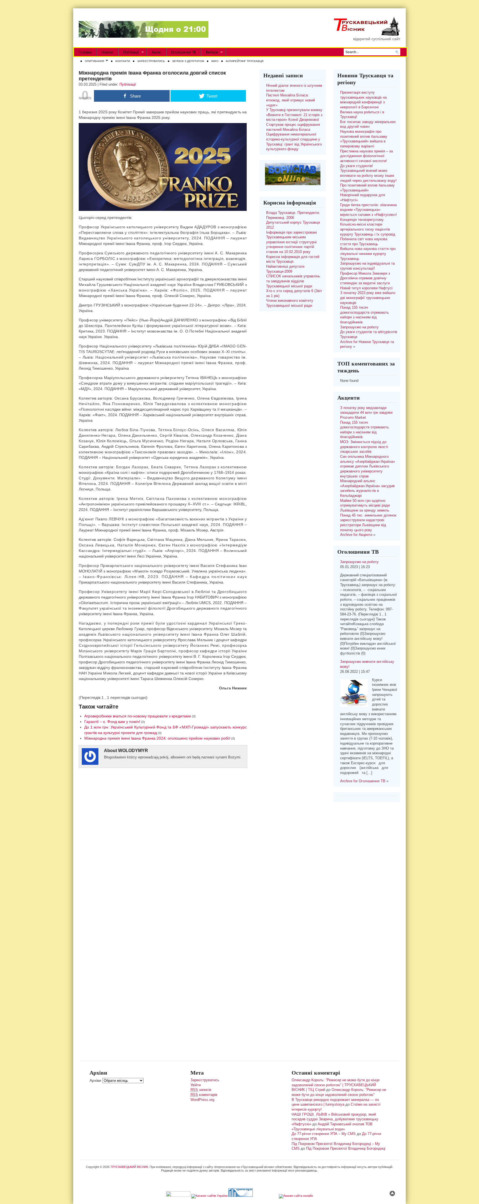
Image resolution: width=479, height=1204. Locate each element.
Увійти (195, 1085)
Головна (85, 52)
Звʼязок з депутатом (188, 61)
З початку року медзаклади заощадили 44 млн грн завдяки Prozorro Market (366, 413)
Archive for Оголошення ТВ (362, 781)
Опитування (93, 61)
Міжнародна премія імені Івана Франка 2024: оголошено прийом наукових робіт (157, 738)
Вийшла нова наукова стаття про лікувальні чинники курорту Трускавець (368, 253)
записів (200, 1090)
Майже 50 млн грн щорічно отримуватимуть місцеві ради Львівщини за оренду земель (365, 505)
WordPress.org (202, 1100)
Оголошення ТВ (183, 52)
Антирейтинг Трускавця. (245, 61)
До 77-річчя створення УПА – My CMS (324, 1134)
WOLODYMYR (133, 750)
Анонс (156, 52)
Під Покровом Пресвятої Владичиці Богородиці (345, 1149)
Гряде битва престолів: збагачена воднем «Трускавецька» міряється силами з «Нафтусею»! (368, 210)
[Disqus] (163, 844)
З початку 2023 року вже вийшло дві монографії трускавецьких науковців (367, 298)
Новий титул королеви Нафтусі (366, 288)
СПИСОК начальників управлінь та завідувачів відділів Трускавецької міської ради (293, 281)
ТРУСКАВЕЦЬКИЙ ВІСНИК (129, 1167)
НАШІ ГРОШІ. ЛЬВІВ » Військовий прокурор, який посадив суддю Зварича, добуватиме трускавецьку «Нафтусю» (335, 1119)
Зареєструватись (151, 61)
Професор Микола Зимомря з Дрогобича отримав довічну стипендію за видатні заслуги (365, 278)
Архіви (95, 1080)
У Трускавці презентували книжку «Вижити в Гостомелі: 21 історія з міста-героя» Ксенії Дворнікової (294, 115)
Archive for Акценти (356, 535)
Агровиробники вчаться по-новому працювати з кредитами (137, 716)
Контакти (122, 61)
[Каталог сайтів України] (209, 1195)
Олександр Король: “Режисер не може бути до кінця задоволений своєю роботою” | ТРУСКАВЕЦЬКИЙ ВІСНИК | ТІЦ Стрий (335, 1085)
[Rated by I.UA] (178, 1195)
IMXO (214, 61)
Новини (107, 52)
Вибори (209, 52)
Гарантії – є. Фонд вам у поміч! (112, 721)
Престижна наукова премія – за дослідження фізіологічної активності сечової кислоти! (366, 156)
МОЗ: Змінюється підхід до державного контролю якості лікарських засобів (364, 447)
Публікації (129, 52)
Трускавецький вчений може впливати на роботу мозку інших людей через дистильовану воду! (368, 175)
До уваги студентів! (356, 166)
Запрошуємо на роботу (359, 327)
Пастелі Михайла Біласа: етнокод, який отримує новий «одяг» (290, 100)
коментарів (203, 1095)
